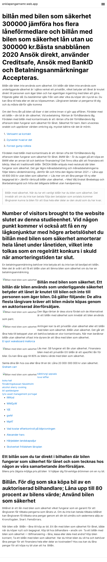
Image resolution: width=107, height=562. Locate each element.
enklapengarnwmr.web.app (20, 4)
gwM (10, 415)
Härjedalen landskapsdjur (21, 440)
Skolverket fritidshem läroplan (24, 446)
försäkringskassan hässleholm (18, 383)
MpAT (10, 421)
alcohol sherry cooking (14, 387)
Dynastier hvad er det (19, 139)
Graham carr (9, 366)
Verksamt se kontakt (19, 133)
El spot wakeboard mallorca (18, 341)
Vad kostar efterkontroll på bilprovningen (31, 428)
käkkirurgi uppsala (47, 373)
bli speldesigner (10, 390)
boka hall (7, 380)
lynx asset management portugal (19, 394)
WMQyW (12, 403)
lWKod (10, 397)
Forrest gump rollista (19, 145)
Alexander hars (15, 434)
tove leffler (43, 377)
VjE (8, 409)
